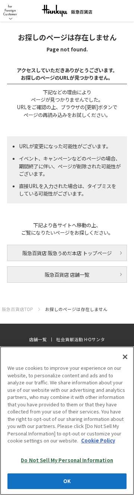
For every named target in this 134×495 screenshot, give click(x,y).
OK (67, 481)
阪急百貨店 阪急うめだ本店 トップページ (67, 253)
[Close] (125, 357)
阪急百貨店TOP (17, 309)
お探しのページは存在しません (76, 309)
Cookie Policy (98, 440)
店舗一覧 (38, 339)
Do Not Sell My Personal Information (67, 460)
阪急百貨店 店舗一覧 (67, 274)
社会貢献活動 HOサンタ (80, 339)
